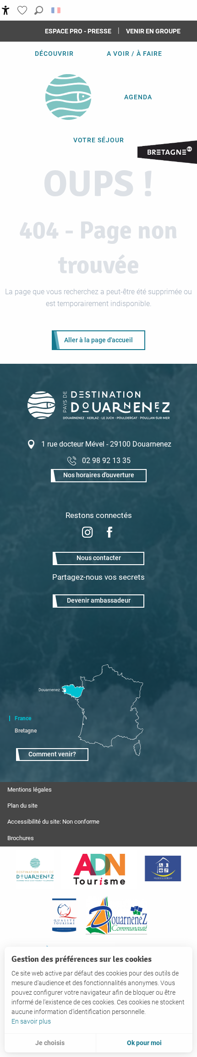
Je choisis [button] (50, 1042)
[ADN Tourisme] (99, 869)
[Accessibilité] (5, 10)
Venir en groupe (153, 31)
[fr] (56, 10)
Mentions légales (29, 789)
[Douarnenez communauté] (116, 915)
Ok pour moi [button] (144, 1042)
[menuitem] (54, 53)
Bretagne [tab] (26, 730)
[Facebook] (109, 533)
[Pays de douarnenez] (35, 869)
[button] (39, 10)
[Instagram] (87, 533)
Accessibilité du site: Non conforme (53, 821)
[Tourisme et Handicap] (163, 869)
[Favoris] (23, 10)
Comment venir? (52, 754)
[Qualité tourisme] (64, 915)
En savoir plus (31, 1021)
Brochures (20, 838)
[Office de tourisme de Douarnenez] (98, 416)
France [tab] (23, 718)
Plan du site (22, 805)
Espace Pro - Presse (78, 31)
